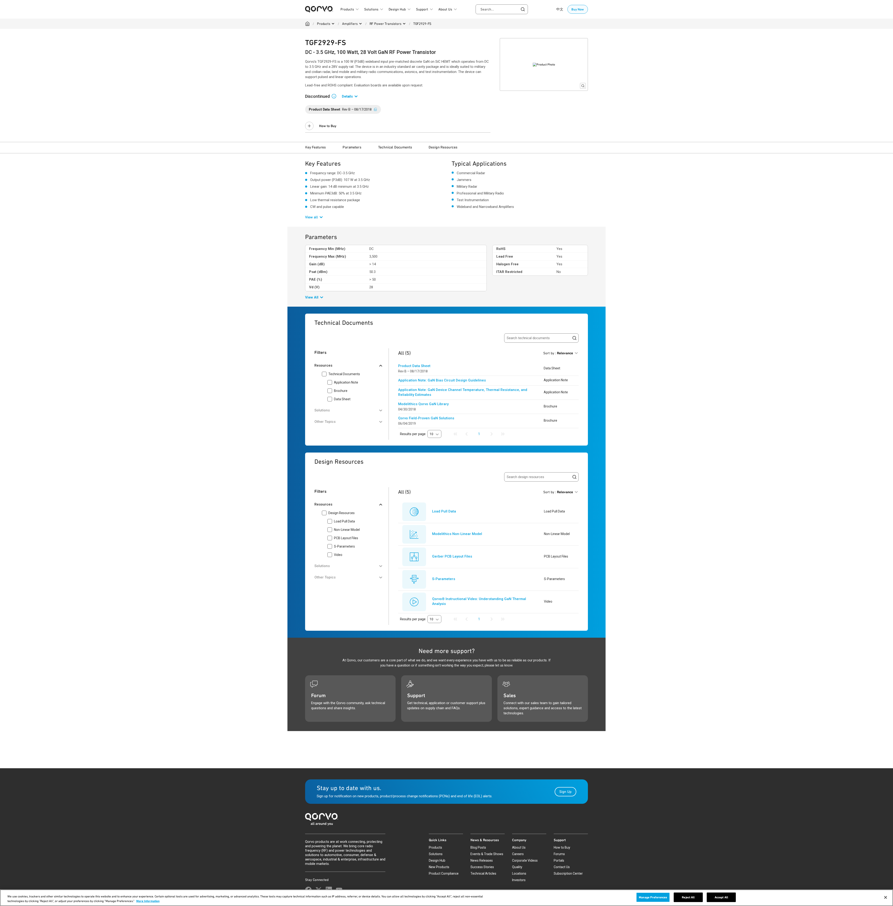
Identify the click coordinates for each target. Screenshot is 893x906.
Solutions (436, 854)
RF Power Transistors (385, 24)
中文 (559, 9)
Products (323, 24)
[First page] (455, 434)
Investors (519, 880)
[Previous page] (466, 434)
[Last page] (503, 434)
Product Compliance (444, 873)
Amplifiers (350, 24)
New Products (439, 867)
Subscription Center (568, 873)
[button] (336, 96)
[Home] (307, 23)
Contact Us (562, 867)
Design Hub (437, 860)
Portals (559, 860)
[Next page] (491, 434)
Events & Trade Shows (486, 854)
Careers (518, 854)
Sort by (558, 353)
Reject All (688, 897)
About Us (519, 847)
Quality (517, 867)
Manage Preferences (653, 897)
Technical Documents (395, 147)
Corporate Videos (525, 860)
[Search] (574, 338)
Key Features (315, 147)
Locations (519, 873)
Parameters (352, 147)
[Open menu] (333, 24)
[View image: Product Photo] (544, 64)
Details (347, 96)
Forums (559, 854)
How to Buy (327, 126)
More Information (148, 901)
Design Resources (443, 147)
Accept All (721, 897)
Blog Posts (478, 847)
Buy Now (577, 9)
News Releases (481, 860)
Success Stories (482, 867)
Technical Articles (483, 873)
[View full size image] (583, 86)
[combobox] (502, 9)
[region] (446, 898)
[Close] (885, 897)
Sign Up (565, 791)
